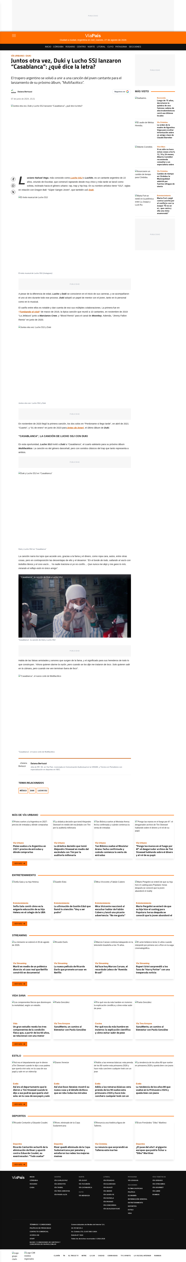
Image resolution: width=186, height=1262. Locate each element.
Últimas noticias (135, 1188)
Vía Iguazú (107, 1187)
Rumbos (156, 1194)
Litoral (101, 47)
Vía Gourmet (157, 1187)
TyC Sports (126, 1256)
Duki (28, 56)
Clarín (57, 1256)
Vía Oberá (107, 1191)
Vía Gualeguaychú (111, 1209)
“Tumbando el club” (29, 312)
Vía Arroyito (60, 1184)
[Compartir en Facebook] (13, 179)
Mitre (84, 1256)
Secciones (135, 47)
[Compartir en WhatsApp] (13, 185)
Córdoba (58, 47)
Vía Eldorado (109, 1184)
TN (64, 1256)
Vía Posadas (108, 1180)
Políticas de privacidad (40, 1228)
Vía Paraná (108, 1202)
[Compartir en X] (13, 192)
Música (23, 790)
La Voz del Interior (142, 1256)
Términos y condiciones (40, 1224)
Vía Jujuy (83, 1180)
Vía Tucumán (84, 1184)
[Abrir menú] (36, 35)
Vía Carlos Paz (60, 1180)
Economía (132, 1195)
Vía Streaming (158, 1184)
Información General (137, 1199)
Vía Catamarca (85, 1187)
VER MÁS (18, 863)
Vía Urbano (17, 56)
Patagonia (121, 47)
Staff (32, 1239)
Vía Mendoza (84, 1195)
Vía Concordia (109, 1205)
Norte (91, 47)
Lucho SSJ (42, 790)
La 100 (92, 1256)
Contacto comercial (39, 1232)
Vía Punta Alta (60, 1194)
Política (131, 1192)
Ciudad (101, 1256)
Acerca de (34, 1235)
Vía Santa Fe (108, 1194)
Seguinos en (119, 92)
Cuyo (110, 47)
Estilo (130, 1210)
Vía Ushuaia (133, 1180)
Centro (81, 47)
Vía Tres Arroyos (62, 1191)
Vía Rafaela (108, 1198)
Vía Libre (156, 1191)
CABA (32, 1187)
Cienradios (113, 1256)
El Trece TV (73, 1256)
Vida (130, 1213)
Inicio (48, 47)
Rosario (70, 47)
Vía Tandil (58, 1187)
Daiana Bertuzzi (25, 91)
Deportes (132, 1206)
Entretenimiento (135, 1203)
